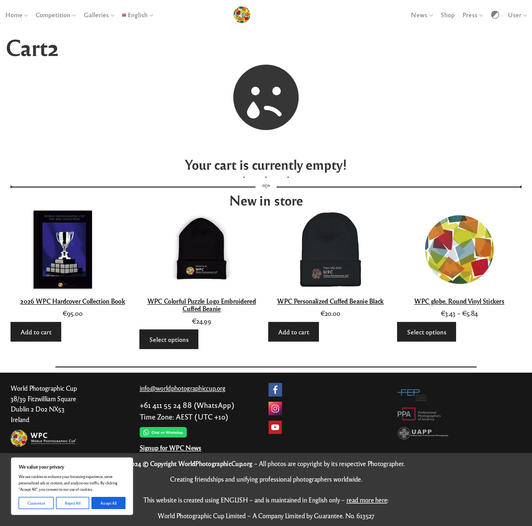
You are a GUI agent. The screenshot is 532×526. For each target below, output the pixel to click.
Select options (169, 339)
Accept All (108, 502)
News (419, 15)
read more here (366, 499)
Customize (36, 502)
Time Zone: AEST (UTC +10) (184, 416)
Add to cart (35, 331)
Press (469, 15)
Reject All (72, 502)
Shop (447, 15)
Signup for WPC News (170, 447)
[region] (72, 486)
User (514, 15)
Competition (52, 15)
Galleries (96, 15)
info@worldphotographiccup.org (183, 388)
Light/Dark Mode (495, 14)
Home (13, 15)
